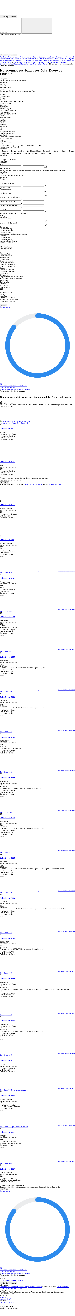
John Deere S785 (7, 617)
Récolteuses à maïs (51, 59)
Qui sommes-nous (6, 1280)
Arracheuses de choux (54, 60)
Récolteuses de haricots (37, 60)
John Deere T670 (7, 737)
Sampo (45, 64)
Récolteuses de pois (22, 60)
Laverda (17, 64)
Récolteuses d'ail (6, 62)
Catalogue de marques (14, 1288)
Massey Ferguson (26, 64)
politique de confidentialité (34, 484)
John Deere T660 (7, 818)
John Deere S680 (7, 778)
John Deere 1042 (7, 1061)
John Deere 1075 (7, 578)
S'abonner (4, 482)
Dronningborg (5, 64)
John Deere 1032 (7, 505)
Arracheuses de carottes (35, 59)
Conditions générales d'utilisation (11, 1287)
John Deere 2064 (7, 1169)
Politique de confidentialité (32, 1287)
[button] (37, 44)
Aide (14, 1280)
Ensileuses (42, 57)
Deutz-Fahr (63, 62)
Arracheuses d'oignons (66, 59)
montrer (3, 305)
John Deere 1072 (7, 462)
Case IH (43, 62)
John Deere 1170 (7, 1132)
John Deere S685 (7, 657)
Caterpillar (50, 62)
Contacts (20, 1280)
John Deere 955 (7, 540)
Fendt (12, 64)
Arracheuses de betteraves (56, 57)
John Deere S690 (7, 697)
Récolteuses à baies (7, 60)
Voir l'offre (4, 1189)
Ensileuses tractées (20, 59)
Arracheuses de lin (68, 60)
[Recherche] (36, 26)
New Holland (37, 64)
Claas (56, 62)
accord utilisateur (55, 484)
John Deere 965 (7, 428)
